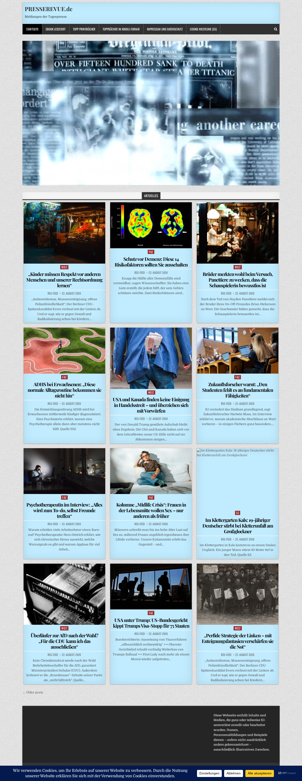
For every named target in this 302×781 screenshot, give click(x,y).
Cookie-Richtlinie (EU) (203, 29)
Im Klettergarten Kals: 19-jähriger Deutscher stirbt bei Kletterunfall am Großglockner (237, 525)
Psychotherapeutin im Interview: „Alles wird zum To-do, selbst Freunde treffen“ (64, 510)
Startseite (32, 29)
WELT (64, 267)
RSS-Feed (53, 293)
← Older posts (32, 692)
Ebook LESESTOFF (56, 29)
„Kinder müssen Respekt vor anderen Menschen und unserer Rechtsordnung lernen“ (64, 279)
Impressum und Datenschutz (165, 29)
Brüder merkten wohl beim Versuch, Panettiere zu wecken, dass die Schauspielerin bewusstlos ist (238, 279)
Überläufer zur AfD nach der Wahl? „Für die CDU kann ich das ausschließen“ (64, 641)
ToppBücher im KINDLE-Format (121, 29)
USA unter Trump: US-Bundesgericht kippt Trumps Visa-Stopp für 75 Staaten (151, 623)
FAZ (151, 252)
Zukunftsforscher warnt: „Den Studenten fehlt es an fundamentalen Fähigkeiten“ (237, 390)
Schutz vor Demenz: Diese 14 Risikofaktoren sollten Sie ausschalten (151, 262)
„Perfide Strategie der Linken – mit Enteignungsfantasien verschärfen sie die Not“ (237, 641)
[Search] (275, 29)
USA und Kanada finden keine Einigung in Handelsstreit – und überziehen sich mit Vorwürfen (151, 405)
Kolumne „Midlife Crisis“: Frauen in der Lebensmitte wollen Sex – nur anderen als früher (151, 510)
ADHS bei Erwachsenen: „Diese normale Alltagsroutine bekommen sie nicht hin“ (64, 390)
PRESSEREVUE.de (48, 9)
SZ (237, 513)
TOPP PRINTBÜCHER (84, 29)
